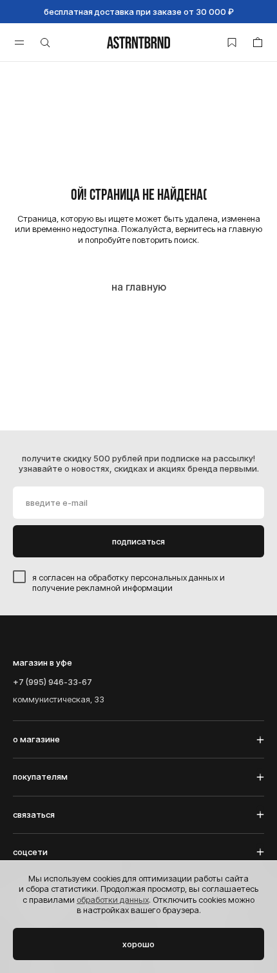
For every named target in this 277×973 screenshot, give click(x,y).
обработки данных (113, 899)
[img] (138, 42)
